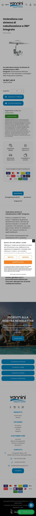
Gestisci (25, 257)
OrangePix (23, 274)
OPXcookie (12, 274)
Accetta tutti (18, 262)
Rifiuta (10, 257)
